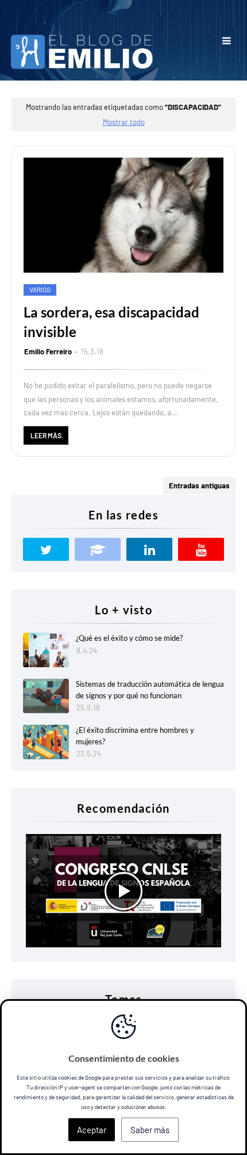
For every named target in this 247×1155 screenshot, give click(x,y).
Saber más (149, 1130)
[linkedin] (149, 549)
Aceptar (91, 1130)
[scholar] (98, 549)
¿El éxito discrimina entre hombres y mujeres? (135, 735)
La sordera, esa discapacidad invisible (111, 322)
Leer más (45, 435)
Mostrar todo (124, 122)
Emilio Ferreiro (48, 351)
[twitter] (46, 549)
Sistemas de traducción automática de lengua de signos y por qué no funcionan (150, 689)
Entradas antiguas (199, 485)
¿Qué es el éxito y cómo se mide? (129, 637)
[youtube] (201, 549)
